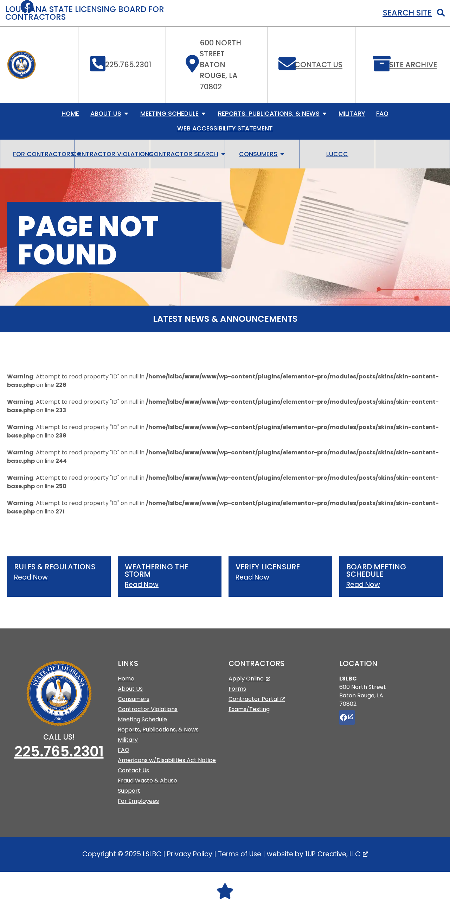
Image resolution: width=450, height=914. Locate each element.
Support (129, 791)
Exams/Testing (249, 709)
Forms (237, 689)
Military (128, 740)
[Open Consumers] (282, 154)
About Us (130, 689)
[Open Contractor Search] (223, 154)
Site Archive (413, 64)
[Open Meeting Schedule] (203, 113)
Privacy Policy (189, 854)
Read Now (31, 577)
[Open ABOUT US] (126, 113)
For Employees (138, 801)
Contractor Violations (148, 709)
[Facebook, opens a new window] (347, 717)
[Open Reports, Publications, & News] (324, 113)
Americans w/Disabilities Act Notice (167, 760)
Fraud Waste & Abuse (147, 780)
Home (126, 679)
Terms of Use (239, 854)
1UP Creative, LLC (332, 854)
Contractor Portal (253, 699)
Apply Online (246, 679)
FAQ (123, 750)
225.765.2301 (59, 751)
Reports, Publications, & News (158, 730)
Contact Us (318, 64)
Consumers (133, 699)
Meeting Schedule (142, 719)
